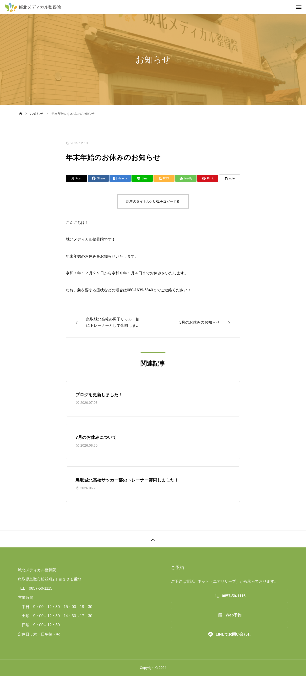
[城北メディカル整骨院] (155, 7)
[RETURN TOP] (153, 539)
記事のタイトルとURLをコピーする (153, 201)
